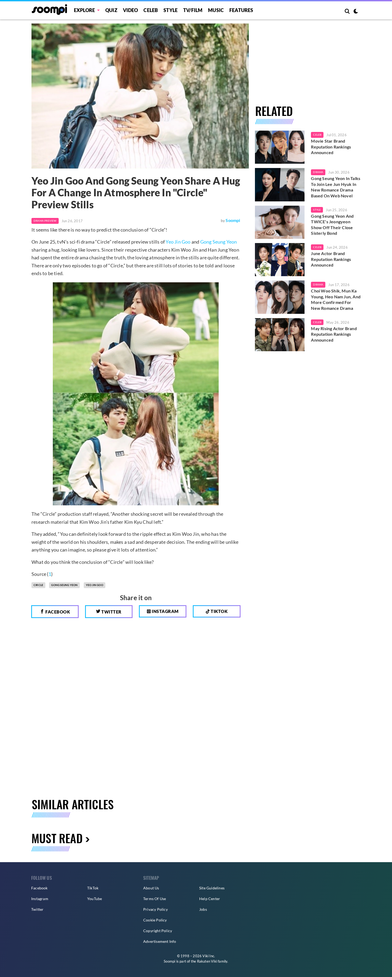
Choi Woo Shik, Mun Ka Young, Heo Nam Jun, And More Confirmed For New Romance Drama (336, 299)
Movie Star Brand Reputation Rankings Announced (331, 146)
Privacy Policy (155, 909)
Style (170, 10)
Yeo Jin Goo (178, 242)
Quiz (111, 10)
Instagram (165, 611)
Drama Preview (45, 220)
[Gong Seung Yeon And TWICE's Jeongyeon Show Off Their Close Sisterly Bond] (280, 222)
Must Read (57, 838)
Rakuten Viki (207, 961)
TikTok (92, 888)
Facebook (57, 611)
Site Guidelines (212, 888)
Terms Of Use (154, 898)
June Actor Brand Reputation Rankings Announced (331, 259)
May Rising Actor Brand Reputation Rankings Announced (334, 334)
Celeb (150, 10)
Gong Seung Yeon (218, 242)
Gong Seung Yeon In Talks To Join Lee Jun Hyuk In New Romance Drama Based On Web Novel (335, 187)
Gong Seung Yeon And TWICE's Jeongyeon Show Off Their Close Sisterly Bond (332, 224)
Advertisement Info (159, 941)
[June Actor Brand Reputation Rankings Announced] (280, 259)
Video (130, 10)
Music (216, 10)
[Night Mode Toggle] (355, 12)
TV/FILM (192, 10)
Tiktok (219, 611)
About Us (151, 888)
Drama (318, 172)
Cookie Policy (155, 920)
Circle (38, 585)
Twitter (111, 611)
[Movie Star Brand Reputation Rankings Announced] (280, 147)
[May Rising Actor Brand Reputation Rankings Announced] (280, 334)
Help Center (209, 898)
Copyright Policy (157, 930)
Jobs (203, 909)
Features (241, 10)
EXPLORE (84, 10)
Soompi (233, 220)
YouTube (94, 898)
